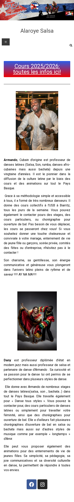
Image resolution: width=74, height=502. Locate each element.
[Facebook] (32, 484)
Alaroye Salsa (37, 31)
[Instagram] (42, 484)
